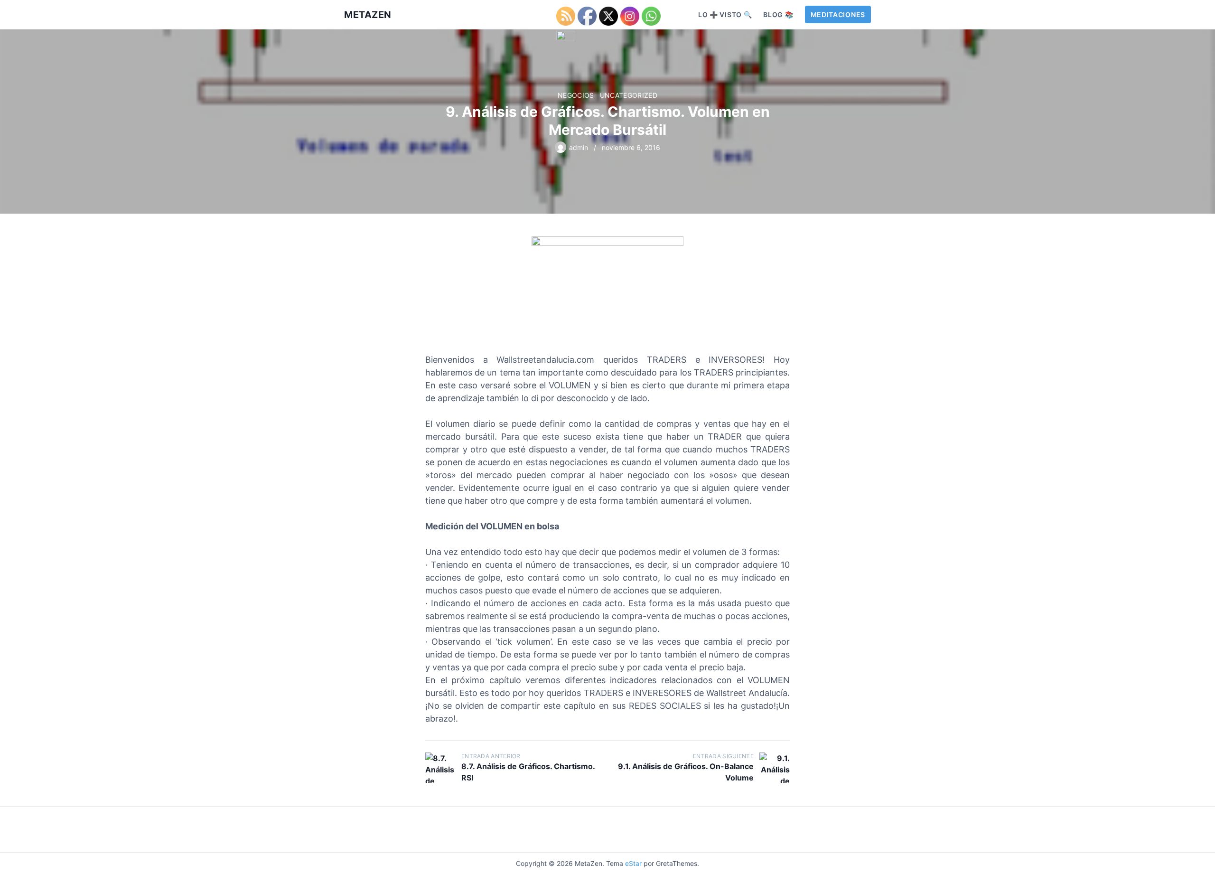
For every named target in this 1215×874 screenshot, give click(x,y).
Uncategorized (629, 95)
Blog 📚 (778, 14)
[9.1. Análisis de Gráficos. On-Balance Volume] (774, 767)
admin (578, 147)
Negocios (576, 95)
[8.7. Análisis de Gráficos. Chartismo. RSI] (440, 767)
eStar (633, 863)
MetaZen (368, 14)
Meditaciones (838, 14)
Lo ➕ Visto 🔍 (725, 14)
